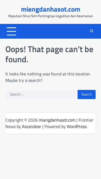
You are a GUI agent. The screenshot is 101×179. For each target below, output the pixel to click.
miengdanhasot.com (50, 9)
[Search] (92, 31)
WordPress (76, 126)
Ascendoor (31, 126)
